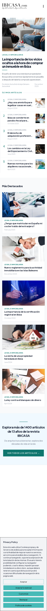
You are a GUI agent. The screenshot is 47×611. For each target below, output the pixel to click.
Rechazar (24, 599)
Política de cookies (23, 605)
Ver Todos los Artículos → (23, 453)
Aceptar (23, 582)
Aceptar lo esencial (24, 588)
